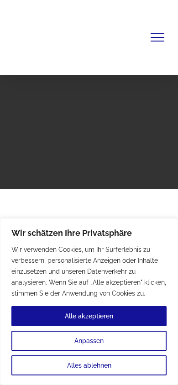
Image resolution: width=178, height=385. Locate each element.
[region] (89, 301)
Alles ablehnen (89, 365)
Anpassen (89, 340)
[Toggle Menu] (157, 37)
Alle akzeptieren (89, 316)
